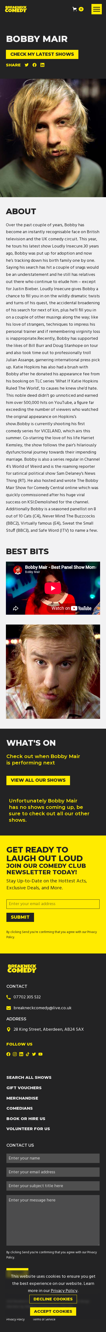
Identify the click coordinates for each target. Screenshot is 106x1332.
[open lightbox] (53, 672)
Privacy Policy (15, 1319)
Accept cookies (53, 1311)
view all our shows (38, 780)
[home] (16, 9)
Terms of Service (44, 1319)
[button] (78, 9)
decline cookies (53, 1299)
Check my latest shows (42, 54)
